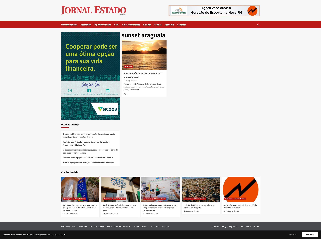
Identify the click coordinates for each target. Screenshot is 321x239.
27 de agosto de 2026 (71, 214)
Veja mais (127, 94)
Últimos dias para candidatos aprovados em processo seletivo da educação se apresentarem (90, 151)
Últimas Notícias (69, 24)
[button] (258, 25)
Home (256, 226)
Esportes (181, 24)
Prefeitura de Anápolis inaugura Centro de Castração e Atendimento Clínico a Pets (86, 143)
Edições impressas (131, 24)
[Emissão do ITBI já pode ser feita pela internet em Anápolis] (201, 189)
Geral (116, 24)
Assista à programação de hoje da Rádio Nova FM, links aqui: (88, 162)
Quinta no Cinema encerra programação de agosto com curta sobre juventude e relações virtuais (89, 135)
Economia (169, 24)
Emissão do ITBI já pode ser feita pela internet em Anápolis (88, 158)
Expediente (246, 226)
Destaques (86, 24)
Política (158, 24)
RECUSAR (293, 235)
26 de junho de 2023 (132, 81)
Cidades (147, 24)
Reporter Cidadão (102, 24)
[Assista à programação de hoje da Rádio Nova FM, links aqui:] (241, 189)
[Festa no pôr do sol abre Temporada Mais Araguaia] (144, 55)
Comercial (215, 226)
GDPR (63, 235)
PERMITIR (310, 235)
